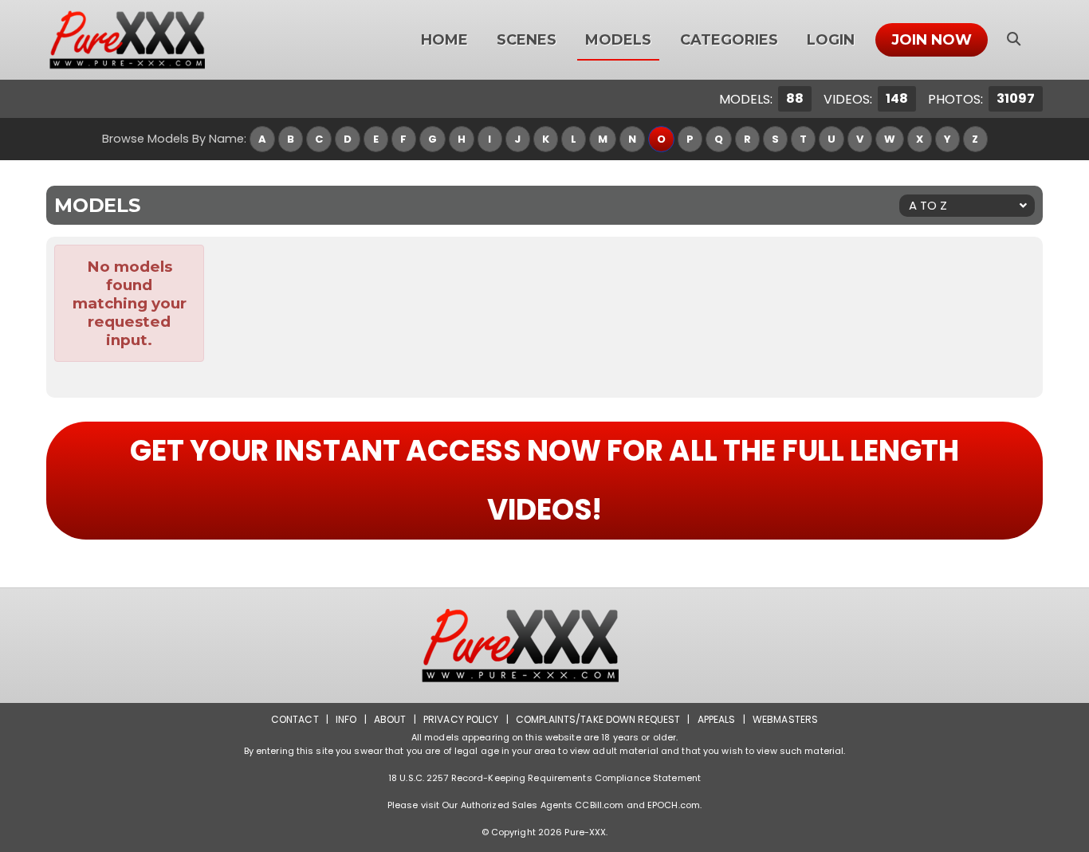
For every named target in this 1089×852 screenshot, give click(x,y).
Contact (295, 719)
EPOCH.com (673, 805)
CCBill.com (599, 805)
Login (831, 40)
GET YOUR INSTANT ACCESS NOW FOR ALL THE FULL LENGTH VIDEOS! (544, 480)
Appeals (717, 719)
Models (618, 40)
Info (346, 719)
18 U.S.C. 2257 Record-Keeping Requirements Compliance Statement (544, 778)
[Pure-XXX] (146, 40)
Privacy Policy (461, 719)
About (390, 719)
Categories (729, 40)
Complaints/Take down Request (598, 719)
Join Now (931, 40)
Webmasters (785, 719)
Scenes (526, 40)
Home (444, 40)
